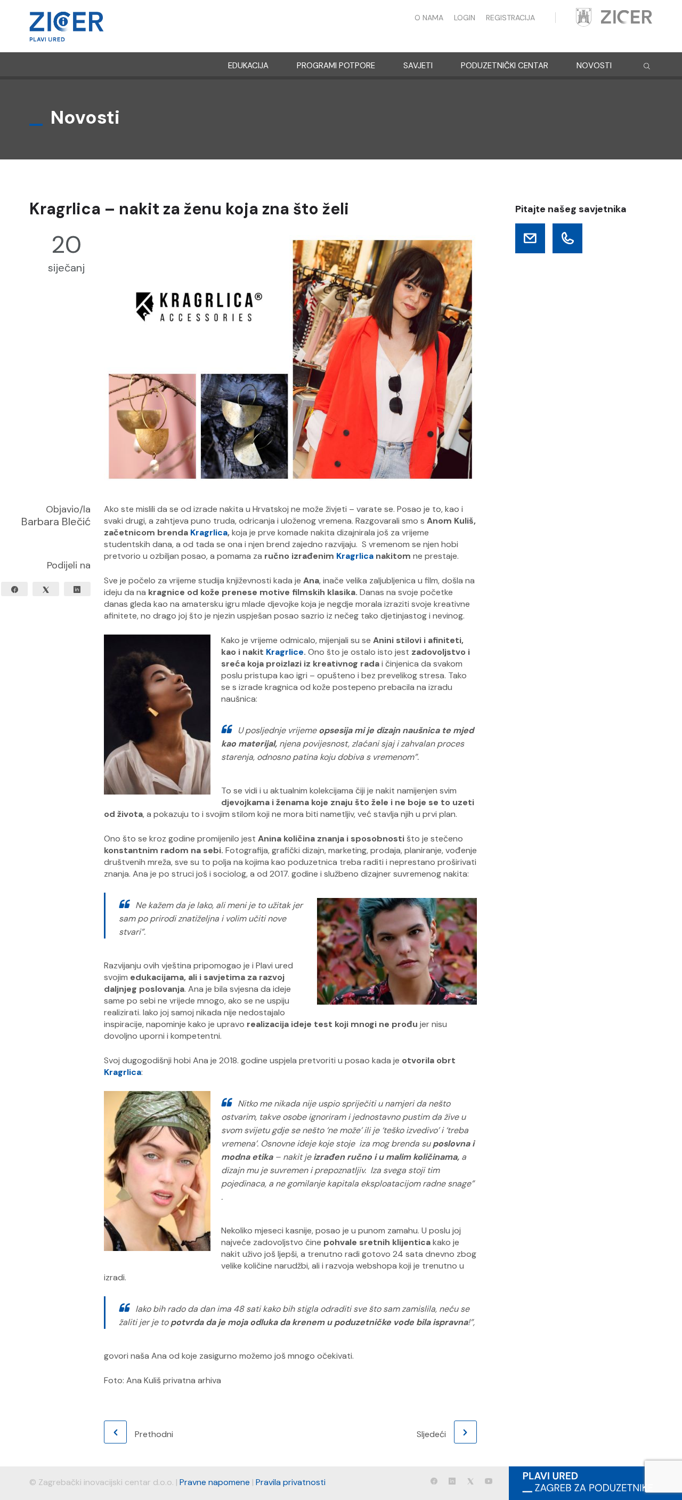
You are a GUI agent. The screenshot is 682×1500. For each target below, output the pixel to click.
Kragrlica (209, 532)
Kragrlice (285, 651)
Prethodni (154, 1434)
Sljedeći (431, 1434)
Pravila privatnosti (291, 1482)
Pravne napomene (215, 1482)
